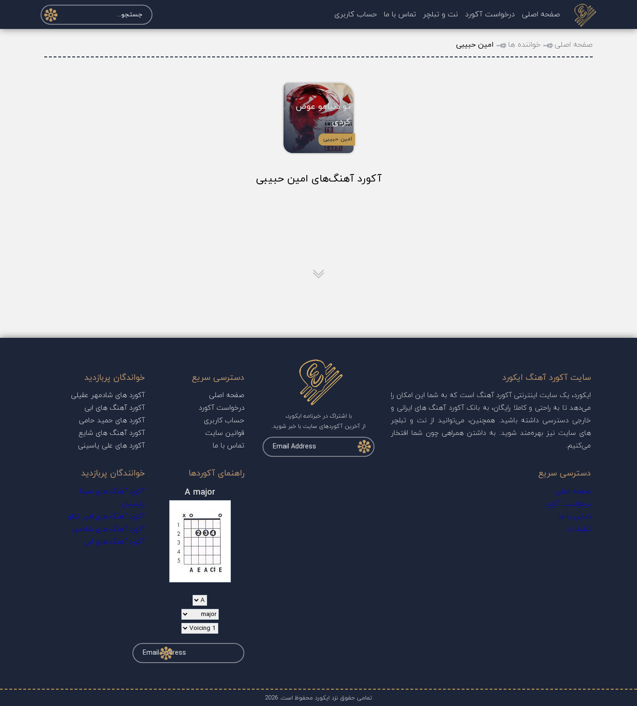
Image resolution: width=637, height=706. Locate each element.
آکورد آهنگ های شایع (112, 433)
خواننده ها (524, 45)
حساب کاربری (355, 14)
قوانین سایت (224, 433)
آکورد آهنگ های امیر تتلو (106, 517)
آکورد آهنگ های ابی (114, 408)
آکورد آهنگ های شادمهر (108, 529)
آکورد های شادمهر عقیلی (108, 395)
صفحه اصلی (541, 14)
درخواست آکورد (490, 14)
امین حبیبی (337, 139)
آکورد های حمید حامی (112, 421)
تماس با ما (400, 14)
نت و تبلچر (440, 14)
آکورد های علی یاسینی (111, 446)
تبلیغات (579, 529)
